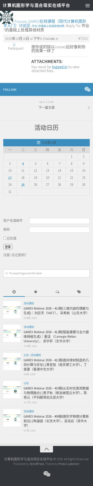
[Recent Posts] (14, 292)
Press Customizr (68, 464)
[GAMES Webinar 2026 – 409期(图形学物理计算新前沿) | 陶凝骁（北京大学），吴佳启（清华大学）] (12, 417)
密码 (6, 229)
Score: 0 (52, 39)
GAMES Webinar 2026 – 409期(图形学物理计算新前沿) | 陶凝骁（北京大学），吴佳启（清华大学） (56, 421)
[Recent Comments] (57, 292)
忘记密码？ (20, 255)
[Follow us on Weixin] (87, 89)
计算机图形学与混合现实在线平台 (36, 5)
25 (23, 184)
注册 (6, 255)
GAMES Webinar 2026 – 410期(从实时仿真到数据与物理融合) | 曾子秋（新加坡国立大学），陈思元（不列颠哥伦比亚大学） (56, 392)
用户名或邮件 (13, 220)
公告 (26, 355)
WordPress (37, 464)
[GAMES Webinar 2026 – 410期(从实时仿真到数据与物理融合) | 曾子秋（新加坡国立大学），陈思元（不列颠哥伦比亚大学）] (12, 389)
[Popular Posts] (35, 292)
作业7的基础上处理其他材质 (48, 26)
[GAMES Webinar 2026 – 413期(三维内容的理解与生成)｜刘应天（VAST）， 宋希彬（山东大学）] (12, 309)
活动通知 (29, 303)
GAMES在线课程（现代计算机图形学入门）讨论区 (44, 23)
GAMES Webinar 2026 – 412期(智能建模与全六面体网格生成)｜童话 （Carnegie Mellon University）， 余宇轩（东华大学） (56, 336)
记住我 (11, 238)
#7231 (83, 38)
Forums (20, 21)
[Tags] (79, 292)
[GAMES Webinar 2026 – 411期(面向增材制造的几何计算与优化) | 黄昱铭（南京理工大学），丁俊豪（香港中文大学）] (12, 361)
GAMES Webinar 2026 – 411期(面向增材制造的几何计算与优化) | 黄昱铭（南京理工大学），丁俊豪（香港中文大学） (56, 364)
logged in (59, 66)
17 (10, 178)
